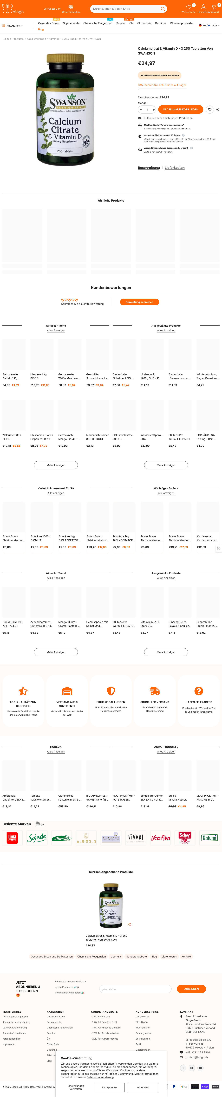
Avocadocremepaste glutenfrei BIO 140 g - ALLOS (41, 624)
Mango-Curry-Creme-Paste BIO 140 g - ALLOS (68, 624)
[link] (210, 109)
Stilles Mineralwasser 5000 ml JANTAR (179, 798)
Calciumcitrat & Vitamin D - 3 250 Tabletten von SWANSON (106, 937)
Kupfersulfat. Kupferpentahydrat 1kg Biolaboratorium (208, 538)
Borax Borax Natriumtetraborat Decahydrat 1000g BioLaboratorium (152, 538)
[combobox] (124, 9)
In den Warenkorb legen (180, 109)
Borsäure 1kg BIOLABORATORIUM (70, 538)
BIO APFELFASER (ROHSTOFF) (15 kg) (96, 798)
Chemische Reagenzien (91, 956)
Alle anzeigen (56, 493)
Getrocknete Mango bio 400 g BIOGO (69, 437)
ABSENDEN (191, 989)
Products (18, 38)
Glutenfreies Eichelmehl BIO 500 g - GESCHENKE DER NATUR (124, 376)
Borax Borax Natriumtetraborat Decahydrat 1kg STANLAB (14, 538)
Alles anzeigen (40, 823)
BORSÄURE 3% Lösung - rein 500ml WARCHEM (207, 437)
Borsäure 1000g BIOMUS (40, 538)
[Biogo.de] (12, 838)
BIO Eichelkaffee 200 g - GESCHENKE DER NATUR (124, 437)
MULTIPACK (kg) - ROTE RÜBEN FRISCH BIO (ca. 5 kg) (124, 798)
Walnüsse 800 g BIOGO (12, 436)
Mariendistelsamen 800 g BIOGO (97, 436)
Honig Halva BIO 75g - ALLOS (12, 623)
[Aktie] (217, 110)
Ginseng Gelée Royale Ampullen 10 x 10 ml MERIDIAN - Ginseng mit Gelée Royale (180, 624)
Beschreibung (149, 168)
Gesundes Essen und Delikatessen (52, 956)
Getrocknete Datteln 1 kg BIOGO (10, 376)
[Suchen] (128, 9)
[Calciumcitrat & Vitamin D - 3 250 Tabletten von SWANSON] (111, 905)
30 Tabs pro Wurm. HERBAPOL (180, 436)
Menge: (142, 103)
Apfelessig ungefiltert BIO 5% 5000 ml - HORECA (13, 798)
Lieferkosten (175, 168)
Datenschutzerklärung (100, 1077)
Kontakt (186, 956)
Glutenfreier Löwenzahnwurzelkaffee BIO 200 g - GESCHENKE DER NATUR (180, 376)
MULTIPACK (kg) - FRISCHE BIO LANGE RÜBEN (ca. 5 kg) (207, 798)
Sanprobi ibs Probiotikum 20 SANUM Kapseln (206, 624)
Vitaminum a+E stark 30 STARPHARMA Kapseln (150, 624)
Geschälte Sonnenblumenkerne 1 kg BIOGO (97, 376)
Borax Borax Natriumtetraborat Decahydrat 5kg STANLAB (98, 538)
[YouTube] (200, 1068)
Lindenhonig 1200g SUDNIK (150, 376)
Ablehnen (143, 1087)
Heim (5, 38)
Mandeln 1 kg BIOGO (38, 376)
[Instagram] (192, 1068)
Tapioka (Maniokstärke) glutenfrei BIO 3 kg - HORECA (40, 798)
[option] (65, 109)
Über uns (116, 956)
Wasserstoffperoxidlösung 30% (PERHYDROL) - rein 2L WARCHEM (152, 437)
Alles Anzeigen (56, 330)
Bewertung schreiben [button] (139, 302)
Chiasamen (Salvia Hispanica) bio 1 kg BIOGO (41, 437)
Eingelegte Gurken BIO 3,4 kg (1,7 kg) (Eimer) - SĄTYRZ (152, 798)
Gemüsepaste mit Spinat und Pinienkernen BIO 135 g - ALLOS (97, 624)
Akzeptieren (109, 1087)
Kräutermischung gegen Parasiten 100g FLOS (206, 376)
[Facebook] (183, 1068)
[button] (179, 150)
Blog (154, 956)
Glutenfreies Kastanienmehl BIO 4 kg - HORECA (69, 798)
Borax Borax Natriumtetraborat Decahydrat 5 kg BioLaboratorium (180, 538)
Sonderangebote (136, 956)
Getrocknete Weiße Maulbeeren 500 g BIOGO (69, 376)
